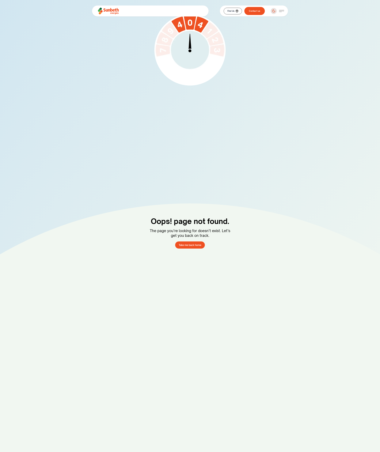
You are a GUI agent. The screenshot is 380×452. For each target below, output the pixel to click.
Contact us (254, 11)
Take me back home (190, 245)
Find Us (231, 11)
